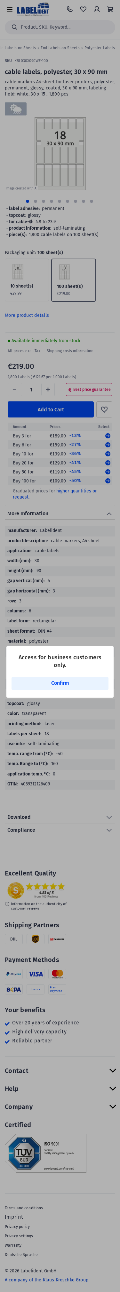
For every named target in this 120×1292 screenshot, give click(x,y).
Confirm (60, 683)
